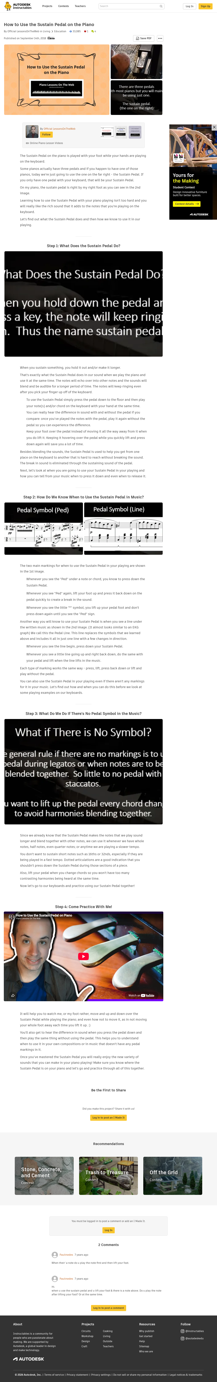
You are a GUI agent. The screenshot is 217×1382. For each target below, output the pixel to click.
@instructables (194, 1331)
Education (60, 31)
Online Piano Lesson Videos (46, 143)
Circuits (86, 1331)
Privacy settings (101, 1375)
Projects (47, 6)
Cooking (108, 1331)
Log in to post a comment (108, 1308)
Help (142, 1341)
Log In (189, 6)
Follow (46, 134)
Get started (146, 1336)
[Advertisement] (193, 172)
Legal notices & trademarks (186, 1375)
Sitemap (144, 1346)
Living (46, 31)
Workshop (87, 1336)
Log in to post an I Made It (108, 1117)
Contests (63, 6)
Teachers (80, 6)
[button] (160, 38)
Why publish (146, 1331)
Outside (107, 1341)
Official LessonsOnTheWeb (23, 31)
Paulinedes (66, 1254)
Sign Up (205, 6)
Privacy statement (77, 1375)
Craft (84, 1346)
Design (85, 1341)
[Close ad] (214, 127)
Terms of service (54, 1375)
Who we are (146, 1351)
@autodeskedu (194, 1338)
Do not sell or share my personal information (140, 1375)
